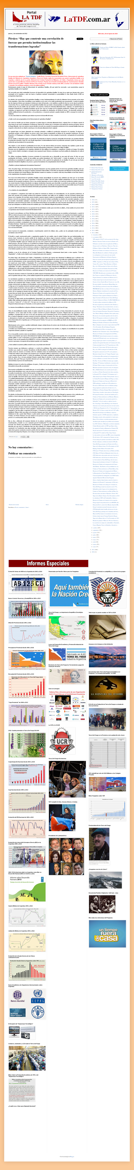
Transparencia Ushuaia (96, 188)
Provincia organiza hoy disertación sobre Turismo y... (106, 304)
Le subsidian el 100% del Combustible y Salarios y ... (106, 498)
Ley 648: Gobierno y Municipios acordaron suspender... (106, 424)
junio (94, 537)
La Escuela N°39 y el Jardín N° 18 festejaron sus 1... (105, 374)
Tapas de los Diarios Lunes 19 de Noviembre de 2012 (106, 446)
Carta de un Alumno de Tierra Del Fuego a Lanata (112, 67)
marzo (95, 544)
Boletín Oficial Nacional (97, 167)
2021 (93, 211)
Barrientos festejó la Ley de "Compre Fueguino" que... (106, 354)
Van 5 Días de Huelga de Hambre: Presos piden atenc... (106, 313)
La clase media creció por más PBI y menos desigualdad (106, 435)
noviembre (96, 237)
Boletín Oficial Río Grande (97, 181)
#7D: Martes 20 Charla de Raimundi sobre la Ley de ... (106, 453)
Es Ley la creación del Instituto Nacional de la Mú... (105, 268)
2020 (93, 214)
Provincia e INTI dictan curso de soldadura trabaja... (105, 385)
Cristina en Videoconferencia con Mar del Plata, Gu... (106, 491)
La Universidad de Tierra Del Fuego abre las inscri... (105, 460)
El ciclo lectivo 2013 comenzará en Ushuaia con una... (106, 437)
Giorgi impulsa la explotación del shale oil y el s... (105, 387)
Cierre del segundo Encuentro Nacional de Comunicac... (106, 311)
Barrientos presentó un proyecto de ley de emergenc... (106, 367)
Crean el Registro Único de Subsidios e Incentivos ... (105, 525)
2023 (93, 207)
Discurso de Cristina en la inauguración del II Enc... (105, 333)
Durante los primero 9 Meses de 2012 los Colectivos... (106, 520)
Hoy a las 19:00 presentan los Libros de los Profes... (105, 266)
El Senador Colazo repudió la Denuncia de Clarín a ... (106, 295)
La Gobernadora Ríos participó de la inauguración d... (106, 356)
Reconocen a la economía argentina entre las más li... (105, 315)
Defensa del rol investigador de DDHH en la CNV (105, 320)
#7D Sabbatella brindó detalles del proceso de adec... (105, 509)
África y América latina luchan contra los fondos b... (105, 480)
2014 (93, 228)
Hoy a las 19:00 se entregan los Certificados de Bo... (105, 349)
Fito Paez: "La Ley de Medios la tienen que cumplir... (106, 361)
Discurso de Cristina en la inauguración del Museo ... (105, 471)
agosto (95, 532)
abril (94, 542)
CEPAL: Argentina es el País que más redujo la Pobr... (106, 261)
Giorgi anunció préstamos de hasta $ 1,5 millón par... (106, 462)
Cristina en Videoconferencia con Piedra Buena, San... (106, 469)
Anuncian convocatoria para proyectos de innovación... (106, 405)
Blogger (72, 1156)
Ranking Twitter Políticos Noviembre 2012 (103, 448)
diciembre (95, 235)
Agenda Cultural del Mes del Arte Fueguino (103, 477)
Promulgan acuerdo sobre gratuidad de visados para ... (106, 417)
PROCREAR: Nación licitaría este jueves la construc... (106, 336)
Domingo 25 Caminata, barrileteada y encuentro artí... (106, 363)
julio (94, 535)
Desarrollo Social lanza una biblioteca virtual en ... (105, 412)
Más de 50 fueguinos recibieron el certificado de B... (105, 318)
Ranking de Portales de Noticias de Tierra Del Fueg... (106, 322)
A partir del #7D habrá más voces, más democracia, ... (106, 338)
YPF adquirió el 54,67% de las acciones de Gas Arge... (106, 239)
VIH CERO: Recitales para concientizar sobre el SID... (106, 273)
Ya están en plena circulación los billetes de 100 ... (105, 302)
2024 (93, 204)
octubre (95, 528)
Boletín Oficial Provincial (97, 169)
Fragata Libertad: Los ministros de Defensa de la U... (105, 277)
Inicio (47, 504)
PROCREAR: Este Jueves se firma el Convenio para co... (106, 289)
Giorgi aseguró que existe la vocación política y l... (105, 340)
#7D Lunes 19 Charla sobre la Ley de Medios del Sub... (106, 450)
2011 (93, 549)
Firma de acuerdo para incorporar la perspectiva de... (106, 259)
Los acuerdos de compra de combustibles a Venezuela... (106, 522)
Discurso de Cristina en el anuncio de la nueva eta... (105, 250)
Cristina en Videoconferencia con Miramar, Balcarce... (106, 397)
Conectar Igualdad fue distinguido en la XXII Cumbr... (106, 475)
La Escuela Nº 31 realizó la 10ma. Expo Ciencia (104, 433)
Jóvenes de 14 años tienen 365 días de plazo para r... (105, 347)
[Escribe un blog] (24, 437)
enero (94, 546)
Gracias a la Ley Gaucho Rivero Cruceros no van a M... (106, 282)
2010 (93, 552)
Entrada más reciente (14, 504)
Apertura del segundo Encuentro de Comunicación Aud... (107, 342)
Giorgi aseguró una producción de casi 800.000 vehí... (106, 502)
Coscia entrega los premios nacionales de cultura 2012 (106, 439)
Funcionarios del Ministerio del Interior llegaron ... (105, 257)
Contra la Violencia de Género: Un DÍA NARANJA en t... (107, 300)
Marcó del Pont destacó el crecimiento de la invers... (105, 513)
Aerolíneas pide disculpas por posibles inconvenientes (106, 421)
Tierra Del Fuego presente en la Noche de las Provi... (105, 444)
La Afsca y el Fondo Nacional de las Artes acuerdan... (106, 372)
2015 (93, 225)
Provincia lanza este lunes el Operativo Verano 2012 (105, 493)
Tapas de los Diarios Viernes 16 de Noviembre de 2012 (106, 496)
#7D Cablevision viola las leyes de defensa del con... (105, 457)
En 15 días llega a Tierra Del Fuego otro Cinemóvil (105, 403)
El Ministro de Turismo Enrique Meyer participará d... (106, 390)
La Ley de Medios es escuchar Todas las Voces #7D (105, 358)
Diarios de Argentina (119, 169)
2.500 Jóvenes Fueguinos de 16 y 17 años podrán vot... (106, 408)
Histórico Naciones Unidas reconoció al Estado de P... (106, 241)
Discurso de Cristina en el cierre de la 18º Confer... (105, 270)
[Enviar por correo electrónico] (22, 437)
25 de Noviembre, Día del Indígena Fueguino (104, 327)
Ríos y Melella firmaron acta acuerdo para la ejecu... (105, 369)
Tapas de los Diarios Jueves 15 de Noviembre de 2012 (106, 518)
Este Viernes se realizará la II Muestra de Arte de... (105, 275)
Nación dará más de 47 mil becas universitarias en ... (105, 430)
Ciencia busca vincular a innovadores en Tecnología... (106, 392)
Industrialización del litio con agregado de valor (104, 329)
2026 (93, 199)
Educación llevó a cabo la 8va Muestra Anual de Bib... (106, 505)
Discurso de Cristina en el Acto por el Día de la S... (105, 381)
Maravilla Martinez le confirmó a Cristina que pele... (105, 253)
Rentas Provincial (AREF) (97, 177)
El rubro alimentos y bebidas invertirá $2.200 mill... (105, 441)
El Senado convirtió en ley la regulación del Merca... (105, 243)
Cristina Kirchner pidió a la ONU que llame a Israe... (105, 426)
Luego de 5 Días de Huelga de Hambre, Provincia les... (106, 309)
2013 (93, 230)
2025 (93, 202)
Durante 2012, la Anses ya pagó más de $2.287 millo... (106, 410)
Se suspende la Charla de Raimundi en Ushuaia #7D (105, 428)
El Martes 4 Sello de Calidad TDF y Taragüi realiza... (105, 248)
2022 (93, 209)
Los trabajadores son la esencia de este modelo (104, 255)
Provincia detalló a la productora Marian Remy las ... (105, 284)
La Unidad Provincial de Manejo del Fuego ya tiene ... (106, 378)
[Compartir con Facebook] (28, 437)
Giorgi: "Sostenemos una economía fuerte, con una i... (106, 306)
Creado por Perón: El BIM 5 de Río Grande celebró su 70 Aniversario (112, 48)
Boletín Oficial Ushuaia (97, 187)
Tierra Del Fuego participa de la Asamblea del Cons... (106, 511)
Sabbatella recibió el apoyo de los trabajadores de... (105, 489)
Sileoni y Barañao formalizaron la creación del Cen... (106, 291)
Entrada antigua (79, 504)
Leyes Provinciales (95, 179)
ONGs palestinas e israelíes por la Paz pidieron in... (105, 383)
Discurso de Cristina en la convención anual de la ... (105, 399)
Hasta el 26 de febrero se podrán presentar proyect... (105, 419)
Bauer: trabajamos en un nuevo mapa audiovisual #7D (106, 325)
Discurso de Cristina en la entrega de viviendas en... (105, 484)
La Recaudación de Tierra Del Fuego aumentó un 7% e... (106, 473)
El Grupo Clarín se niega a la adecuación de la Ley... (105, 365)
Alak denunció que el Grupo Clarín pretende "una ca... (106, 376)
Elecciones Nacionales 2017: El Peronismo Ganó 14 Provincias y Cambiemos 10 (112, 57)
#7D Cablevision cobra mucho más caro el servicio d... (106, 455)
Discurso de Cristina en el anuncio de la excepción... (105, 500)
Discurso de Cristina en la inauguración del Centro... (105, 464)
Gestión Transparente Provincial (96, 172)
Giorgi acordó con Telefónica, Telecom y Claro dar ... (106, 246)
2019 (93, 216)
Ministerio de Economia (97, 175)
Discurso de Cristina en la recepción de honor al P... (105, 293)
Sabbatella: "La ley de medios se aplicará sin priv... (105, 401)
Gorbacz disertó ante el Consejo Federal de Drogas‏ (105, 516)
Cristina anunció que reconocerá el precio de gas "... (105, 279)
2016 (93, 223)
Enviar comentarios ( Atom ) (22, 507)
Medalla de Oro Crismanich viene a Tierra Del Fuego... (106, 331)
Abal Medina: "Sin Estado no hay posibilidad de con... (106, 466)
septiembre (96, 530)
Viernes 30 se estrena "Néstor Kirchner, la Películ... (105, 264)
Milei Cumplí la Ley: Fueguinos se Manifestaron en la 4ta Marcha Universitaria (107, 77)
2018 (93, 218)
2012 (93, 232)
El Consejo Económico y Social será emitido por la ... (106, 394)
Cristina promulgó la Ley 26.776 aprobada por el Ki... (106, 345)
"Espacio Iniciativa (31, 76)
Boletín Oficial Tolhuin (96, 185)
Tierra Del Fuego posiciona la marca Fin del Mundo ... (106, 286)
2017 (93, 221)
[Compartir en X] (26, 437)
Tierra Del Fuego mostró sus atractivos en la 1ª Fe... (105, 486)
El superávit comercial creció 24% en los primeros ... (105, 351)
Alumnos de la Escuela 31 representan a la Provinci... (106, 482)
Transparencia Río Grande (97, 183)
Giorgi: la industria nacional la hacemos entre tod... (105, 507)
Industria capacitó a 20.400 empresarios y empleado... (106, 414)
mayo (94, 539)
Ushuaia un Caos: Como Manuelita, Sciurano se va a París (112, 82)
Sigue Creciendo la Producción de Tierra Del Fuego (105, 297)
